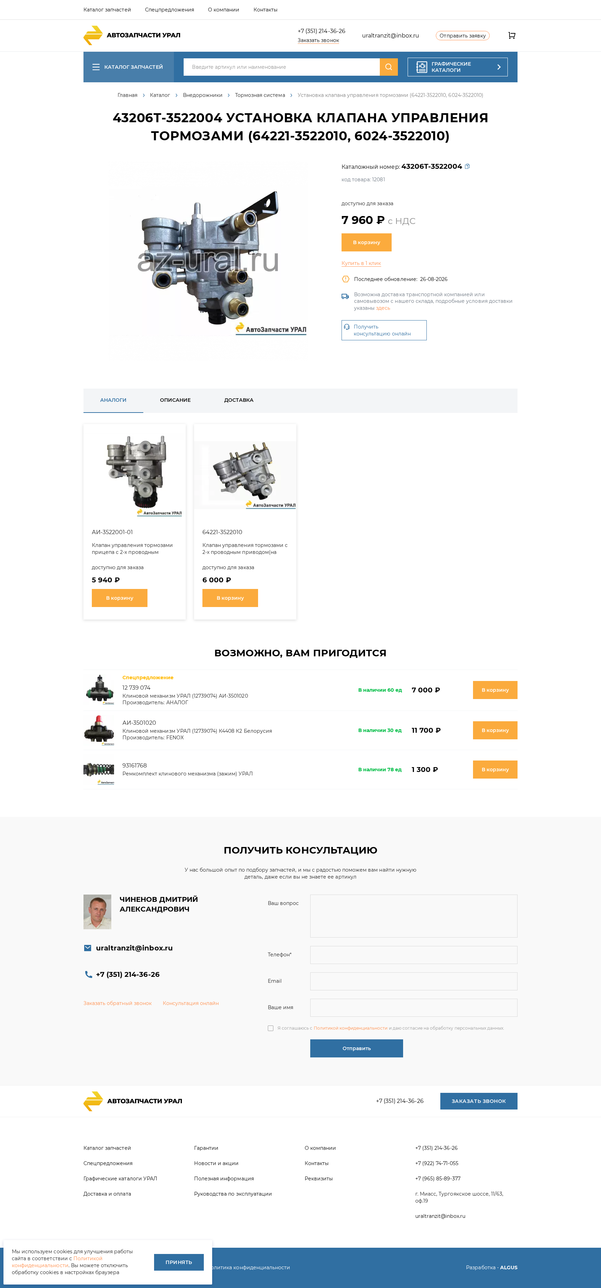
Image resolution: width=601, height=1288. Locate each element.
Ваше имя (280, 1007)
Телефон (279, 955)
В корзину (366, 242)
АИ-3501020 (139, 723)
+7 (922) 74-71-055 (436, 1163)
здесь (383, 308)
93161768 (134, 765)
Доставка (239, 400)
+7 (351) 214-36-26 (321, 31)
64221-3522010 (222, 532)
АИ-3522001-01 (112, 532)
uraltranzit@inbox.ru (390, 35)
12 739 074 (136, 687)
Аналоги (113, 400)
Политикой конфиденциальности (351, 1028)
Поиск (389, 67)
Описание (175, 400)
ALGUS (509, 1267)
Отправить (357, 1048)
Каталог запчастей (133, 67)
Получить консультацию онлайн (382, 330)
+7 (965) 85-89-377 (437, 1178)
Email (275, 981)
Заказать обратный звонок (117, 1003)
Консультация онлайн (191, 1003)
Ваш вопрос (283, 903)
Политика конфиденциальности (248, 1267)
